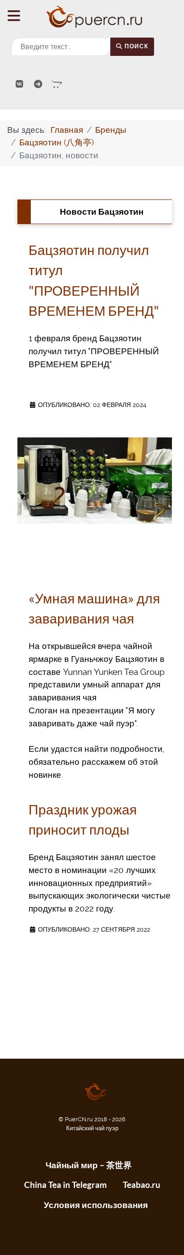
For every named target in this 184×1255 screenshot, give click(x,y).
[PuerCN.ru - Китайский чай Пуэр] (92, 16)
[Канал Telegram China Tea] (39, 84)
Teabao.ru (141, 1185)
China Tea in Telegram (65, 1185)
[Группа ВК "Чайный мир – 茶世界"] (20, 84)
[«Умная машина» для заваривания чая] (94, 480)
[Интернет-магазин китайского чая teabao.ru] (57, 84)
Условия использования (96, 1205)
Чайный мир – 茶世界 (89, 1165)
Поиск (136, 46)
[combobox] (61, 47)
